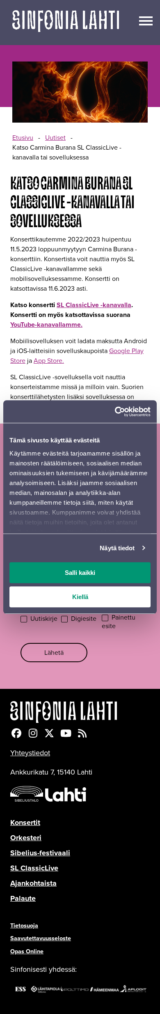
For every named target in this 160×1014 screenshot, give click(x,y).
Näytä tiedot (117, 548)
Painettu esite (118, 622)
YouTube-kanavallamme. (46, 324)
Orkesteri (25, 837)
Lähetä (54, 652)
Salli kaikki (80, 572)
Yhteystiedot (30, 752)
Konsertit (25, 822)
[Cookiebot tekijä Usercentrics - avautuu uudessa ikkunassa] (115, 411)
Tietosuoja (24, 925)
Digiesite (82, 619)
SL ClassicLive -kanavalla (94, 305)
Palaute (23, 898)
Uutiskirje (43, 619)
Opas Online (26, 951)
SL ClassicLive (34, 868)
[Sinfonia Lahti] (80, 712)
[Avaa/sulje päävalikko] (146, 20)
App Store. (49, 360)
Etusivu (22, 137)
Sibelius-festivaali (40, 853)
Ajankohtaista (33, 883)
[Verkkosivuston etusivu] (65, 22)
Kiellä (80, 596)
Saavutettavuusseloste (40, 938)
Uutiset (55, 137)
